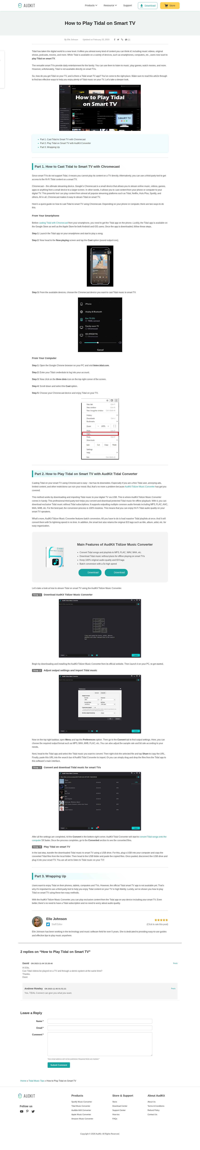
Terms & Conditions (156, 1106)
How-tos (115, 1114)
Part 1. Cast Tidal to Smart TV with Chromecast (62, 139)
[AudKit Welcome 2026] (189, 5)
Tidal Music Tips (36, 1081)
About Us (152, 1102)
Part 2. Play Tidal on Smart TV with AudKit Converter (65, 143)
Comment (38, 1034)
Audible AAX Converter (81, 1110)
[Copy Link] (122, 39)
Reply (175, 963)
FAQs (114, 1119)
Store (172, 5)
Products (90, 5)
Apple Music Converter (81, 1114)
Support (127, 5)
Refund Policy (153, 1110)
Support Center (119, 1110)
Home (23, 1081)
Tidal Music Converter (80, 1106)
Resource (109, 5)
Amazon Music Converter (82, 1119)
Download (150, 5)
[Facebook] (114, 39)
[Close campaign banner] (197, 1141)
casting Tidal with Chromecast (53, 223)
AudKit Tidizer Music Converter (140, 486)
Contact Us (152, 1114)
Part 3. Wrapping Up (50, 147)
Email (40, 1028)
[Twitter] (118, 39)
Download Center (119, 1106)
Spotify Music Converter (81, 1102)
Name (40, 1021)
